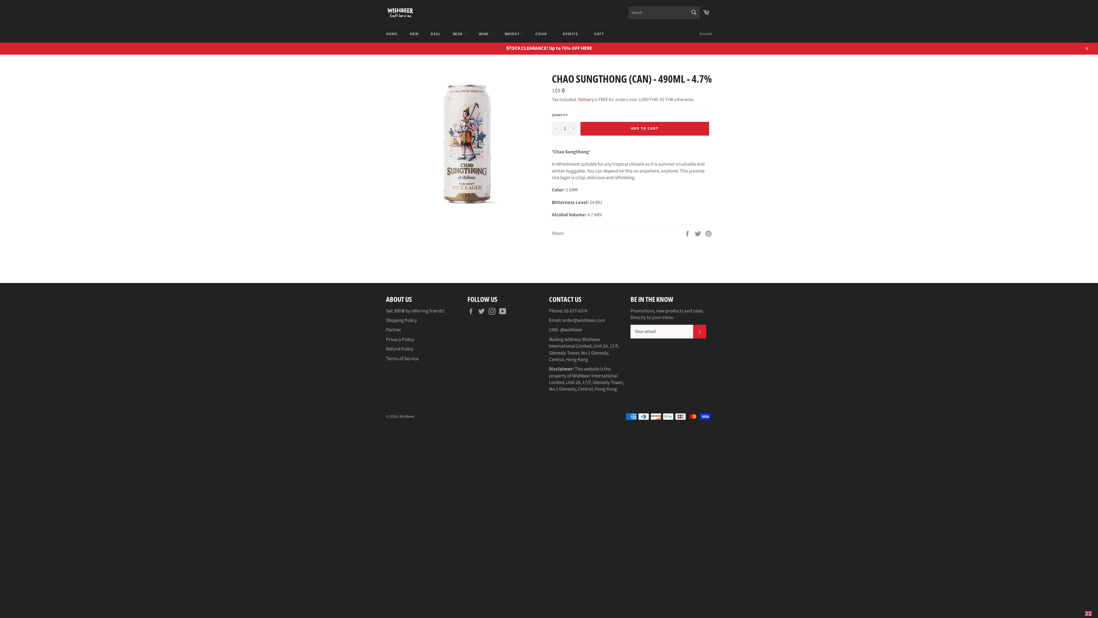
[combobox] (664, 12)
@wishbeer (571, 329)
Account (705, 33)
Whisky (512, 34)
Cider (541, 34)
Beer (458, 34)
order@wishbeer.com (583, 320)
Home (391, 34)
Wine (484, 34)
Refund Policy (399, 349)
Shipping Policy (401, 320)
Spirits (571, 34)
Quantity (560, 115)
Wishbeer (407, 416)
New (414, 34)
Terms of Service (402, 358)
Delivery (586, 99)
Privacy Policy (400, 339)
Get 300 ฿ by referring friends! (415, 311)
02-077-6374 (575, 311)
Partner (393, 329)
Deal (435, 34)
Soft (599, 34)
